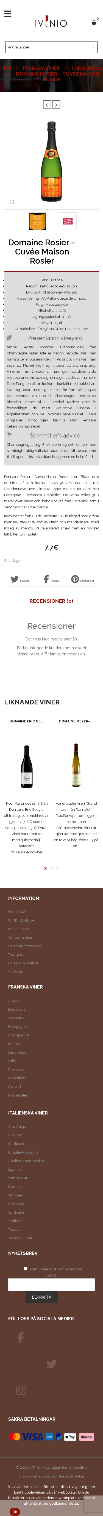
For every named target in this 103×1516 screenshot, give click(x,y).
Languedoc (87, 68)
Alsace (13, 1001)
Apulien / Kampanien (26, 1161)
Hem (5, 68)
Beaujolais (16, 1009)
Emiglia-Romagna (23, 1152)
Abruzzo (15, 1135)
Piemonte (16, 1204)
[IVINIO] (20, 1338)
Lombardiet (17, 1178)
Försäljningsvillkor (23, 963)
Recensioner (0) (51, 601)
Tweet (24, 581)
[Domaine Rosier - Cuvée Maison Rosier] (37, 221)
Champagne (18, 1035)
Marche (14, 1187)
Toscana (14, 1229)
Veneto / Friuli (20, 1238)
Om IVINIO (17, 912)
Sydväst (14, 1087)
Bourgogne (17, 1027)
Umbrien (15, 1195)
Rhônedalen (18, 1095)
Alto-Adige (17, 1126)
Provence (16, 1069)
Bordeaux (16, 1018)
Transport (16, 955)
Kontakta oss (18, 929)
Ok (14, 1512)
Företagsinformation (24, 946)
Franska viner (41, 68)
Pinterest (86, 581)
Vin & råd (15, 972)
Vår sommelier (20, 937)
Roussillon (16, 1078)
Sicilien (14, 1221)
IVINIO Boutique (21, 920)
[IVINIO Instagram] (20, 1390)
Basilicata (16, 1144)
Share (54, 581)
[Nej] (96, 1498)
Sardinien (16, 1212)
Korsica (14, 1044)
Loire (12, 1061)
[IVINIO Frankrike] (51, 1364)
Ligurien (15, 1169)
